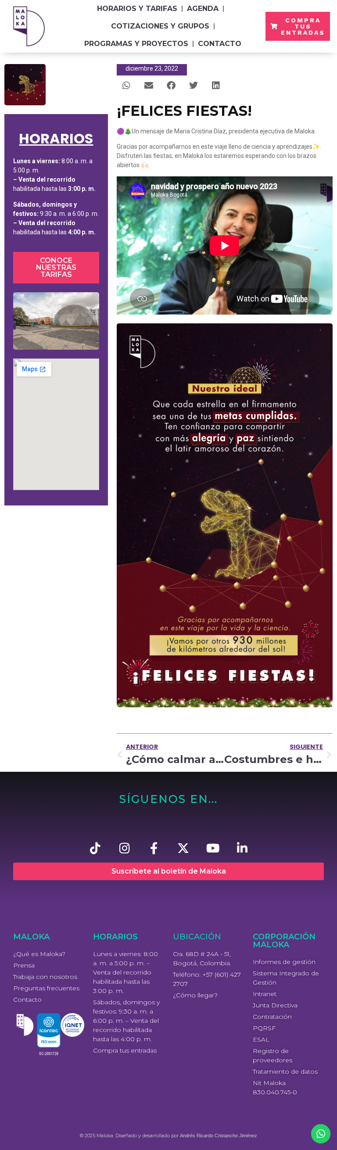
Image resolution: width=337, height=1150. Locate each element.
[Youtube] (213, 848)
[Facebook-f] (154, 848)
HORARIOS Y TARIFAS (137, 8)
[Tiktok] (95, 848)
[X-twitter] (183, 848)
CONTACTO (219, 43)
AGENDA (203, 8)
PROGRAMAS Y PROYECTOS (136, 43)
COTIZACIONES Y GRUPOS (160, 26)
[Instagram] (124, 848)
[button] (126, 85)
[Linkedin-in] (242, 848)
